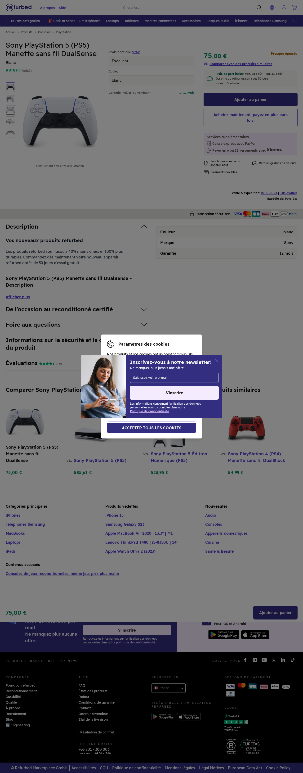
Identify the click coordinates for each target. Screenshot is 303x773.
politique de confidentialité (129, 394)
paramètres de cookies (125, 389)
